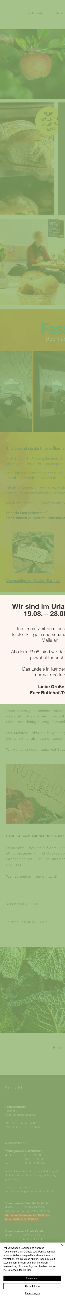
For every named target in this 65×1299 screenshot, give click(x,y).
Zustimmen (32, 1278)
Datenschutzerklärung (19, 1270)
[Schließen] (60, 1247)
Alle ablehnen (32, 1286)
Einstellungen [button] (32, 1293)
